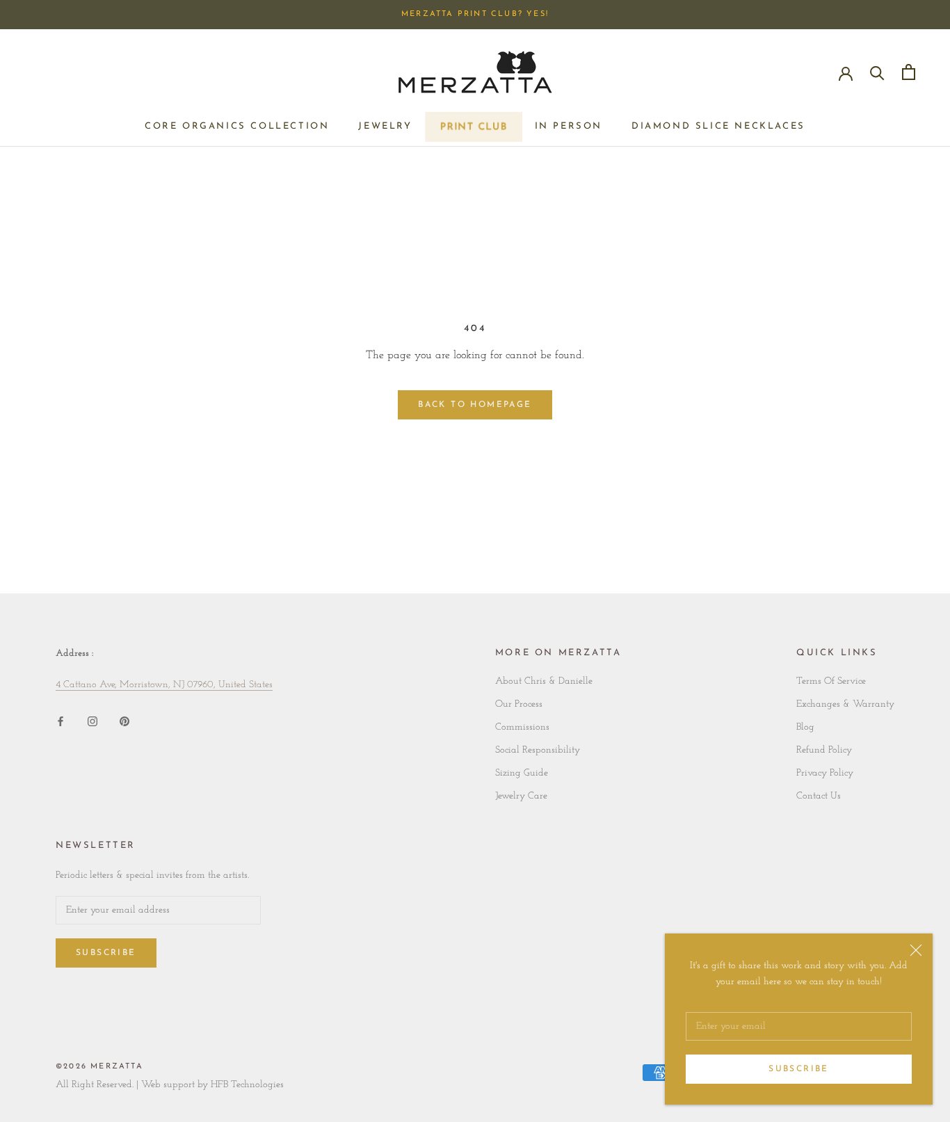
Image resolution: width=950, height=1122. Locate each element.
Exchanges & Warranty (845, 704)
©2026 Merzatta (99, 1067)
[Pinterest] (124, 721)
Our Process (518, 704)
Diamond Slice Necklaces (718, 126)
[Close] (916, 950)
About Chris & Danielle (544, 681)
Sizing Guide (521, 773)
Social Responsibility (537, 750)
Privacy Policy (824, 773)
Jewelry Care (521, 796)
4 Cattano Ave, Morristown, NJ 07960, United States (164, 685)
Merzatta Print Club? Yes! (475, 14)
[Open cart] (908, 72)
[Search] (877, 72)
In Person (568, 126)
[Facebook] (60, 721)
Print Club (473, 130)
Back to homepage (474, 405)
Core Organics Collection (237, 126)
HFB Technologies (247, 1085)
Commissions (522, 727)
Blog (805, 727)
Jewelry (385, 126)
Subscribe (798, 1069)
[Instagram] (92, 721)
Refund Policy (824, 750)
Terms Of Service (831, 681)
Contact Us (818, 796)
